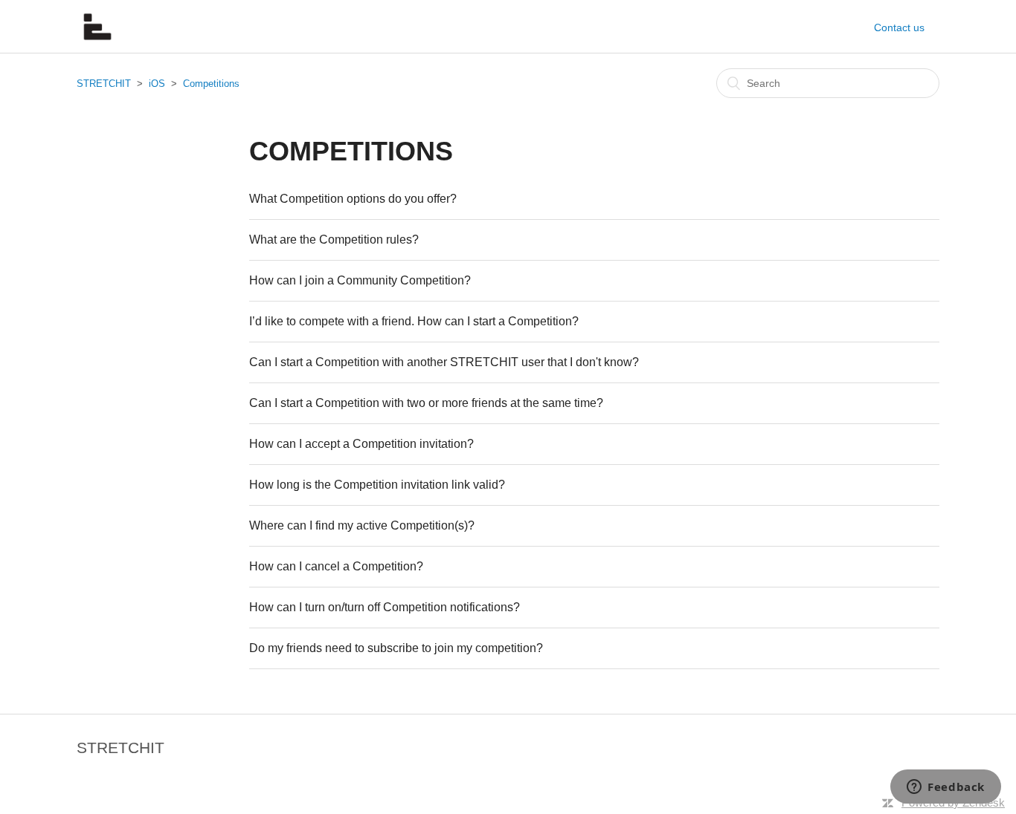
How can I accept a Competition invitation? (361, 443)
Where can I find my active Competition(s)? (362, 525)
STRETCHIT (104, 83)
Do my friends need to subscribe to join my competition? (396, 648)
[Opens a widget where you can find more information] (945, 788)
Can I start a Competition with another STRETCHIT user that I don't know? (444, 362)
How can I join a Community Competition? (360, 280)
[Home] (97, 42)
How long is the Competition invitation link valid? (377, 484)
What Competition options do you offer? (353, 198)
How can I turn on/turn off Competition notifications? (384, 607)
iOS (157, 83)
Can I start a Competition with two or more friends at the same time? (426, 403)
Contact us (899, 27)
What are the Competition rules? (334, 239)
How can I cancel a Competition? (336, 566)
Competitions (211, 83)
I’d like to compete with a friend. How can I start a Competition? (414, 321)
